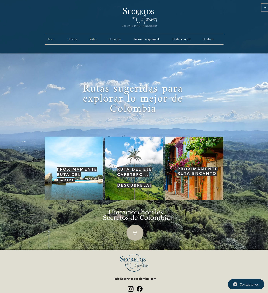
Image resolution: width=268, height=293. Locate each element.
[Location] (135, 233)
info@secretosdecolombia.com (135, 278)
